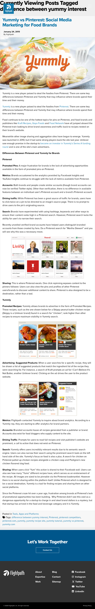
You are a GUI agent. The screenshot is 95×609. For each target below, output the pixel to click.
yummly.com (8, 524)
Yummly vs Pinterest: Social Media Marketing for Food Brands (37, 22)
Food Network (56, 123)
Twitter (79, 581)
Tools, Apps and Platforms (26, 514)
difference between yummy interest (30, 517)
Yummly (6, 106)
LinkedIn (79, 591)
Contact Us (47, 550)
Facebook (79, 572)
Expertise (40, 577)
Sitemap (56, 581)
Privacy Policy (87, 605)
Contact (56, 577)
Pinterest (63, 106)
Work (38, 581)
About (38, 572)
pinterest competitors (70, 517)
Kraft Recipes (24, 123)
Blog (54, 572)
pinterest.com (9, 521)
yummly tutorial (54, 521)
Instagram (80, 577)
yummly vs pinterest (73, 521)
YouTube (80, 586)
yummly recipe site (35, 521)
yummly (21, 521)
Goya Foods (38, 123)
